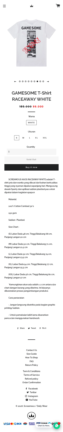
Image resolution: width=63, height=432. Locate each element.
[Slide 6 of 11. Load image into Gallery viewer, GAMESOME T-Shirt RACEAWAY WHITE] (34, 81)
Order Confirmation (31, 382)
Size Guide (32, 354)
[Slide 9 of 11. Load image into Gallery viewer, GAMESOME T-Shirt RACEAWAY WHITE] (43, 81)
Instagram (33, 396)
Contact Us (31, 350)
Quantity (31, 147)
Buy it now (31, 167)
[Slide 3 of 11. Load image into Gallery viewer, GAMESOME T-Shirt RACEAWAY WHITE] (25, 81)
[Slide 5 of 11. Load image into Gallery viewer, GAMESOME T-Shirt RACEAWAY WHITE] (31, 81)
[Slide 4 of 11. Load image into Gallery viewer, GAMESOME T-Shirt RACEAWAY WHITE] (28, 81)
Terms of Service (32, 375)
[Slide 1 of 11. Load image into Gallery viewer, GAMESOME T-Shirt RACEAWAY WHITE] (19, 81)
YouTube (33, 400)
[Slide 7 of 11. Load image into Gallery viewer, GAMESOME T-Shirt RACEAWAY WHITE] (37, 81)
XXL (45, 137)
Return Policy (31, 365)
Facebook (33, 388)
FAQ (32, 361)
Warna (31, 116)
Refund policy (31, 379)
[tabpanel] (31, 42)
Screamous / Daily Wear (35, 406)
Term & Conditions (31, 371)
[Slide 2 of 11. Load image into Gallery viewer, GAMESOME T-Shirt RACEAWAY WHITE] (22, 81)
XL (36, 137)
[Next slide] (48, 81)
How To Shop (31, 357)
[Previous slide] (15, 81)
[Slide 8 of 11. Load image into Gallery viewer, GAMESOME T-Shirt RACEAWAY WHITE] (40, 81)
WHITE (31, 122)
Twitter (32, 392)
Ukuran (31, 131)
